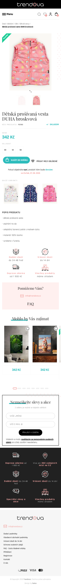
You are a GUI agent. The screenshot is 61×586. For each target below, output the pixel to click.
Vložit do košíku (19, 160)
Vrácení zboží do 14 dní (13, 541)
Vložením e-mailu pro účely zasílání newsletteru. (29, 441)
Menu (9, 14)
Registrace (8, 555)
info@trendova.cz (33, 295)
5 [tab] (33, 388)
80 (5, 150)
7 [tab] (42, 388)
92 (13, 150)
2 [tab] (19, 388)
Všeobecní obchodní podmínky (16, 537)
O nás (6, 563)
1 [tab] (15, 388)
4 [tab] (28, 388)
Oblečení (10, 24)
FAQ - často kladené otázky (14, 548)
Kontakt (7, 559)
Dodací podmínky (10, 533)
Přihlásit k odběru (30, 432)
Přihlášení (7, 552)
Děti (16, 24)
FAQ (30, 303)
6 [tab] (37, 388)
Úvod (4, 24)
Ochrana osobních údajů (13, 544)
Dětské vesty (24, 24)
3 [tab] (24, 388)
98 (21, 150)
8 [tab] (46, 388)
